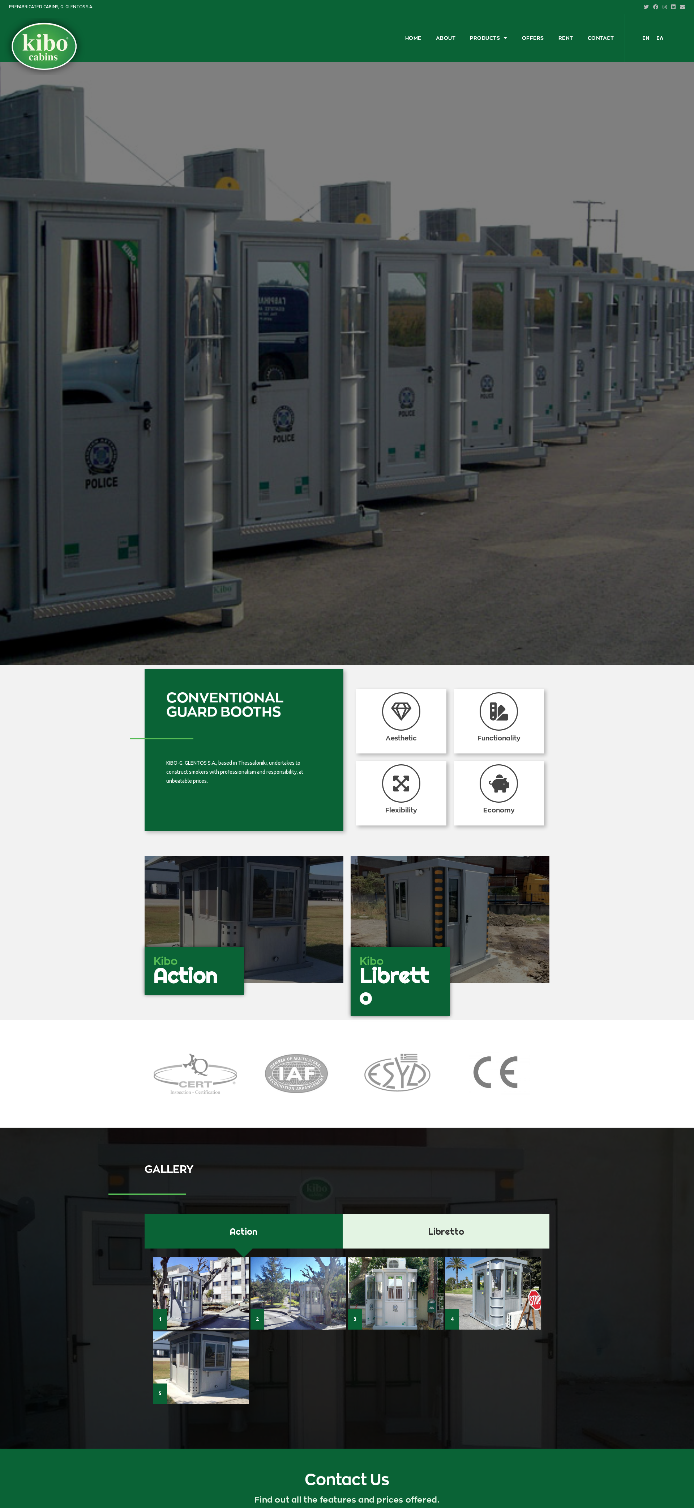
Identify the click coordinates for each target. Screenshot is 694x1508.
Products (485, 38)
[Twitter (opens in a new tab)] (646, 6)
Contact (601, 38)
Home (413, 38)
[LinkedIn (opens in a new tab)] (673, 6)
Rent (565, 38)
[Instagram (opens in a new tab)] (664, 6)
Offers (533, 38)
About (446, 38)
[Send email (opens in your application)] (681, 6)
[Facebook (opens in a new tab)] (655, 6)
